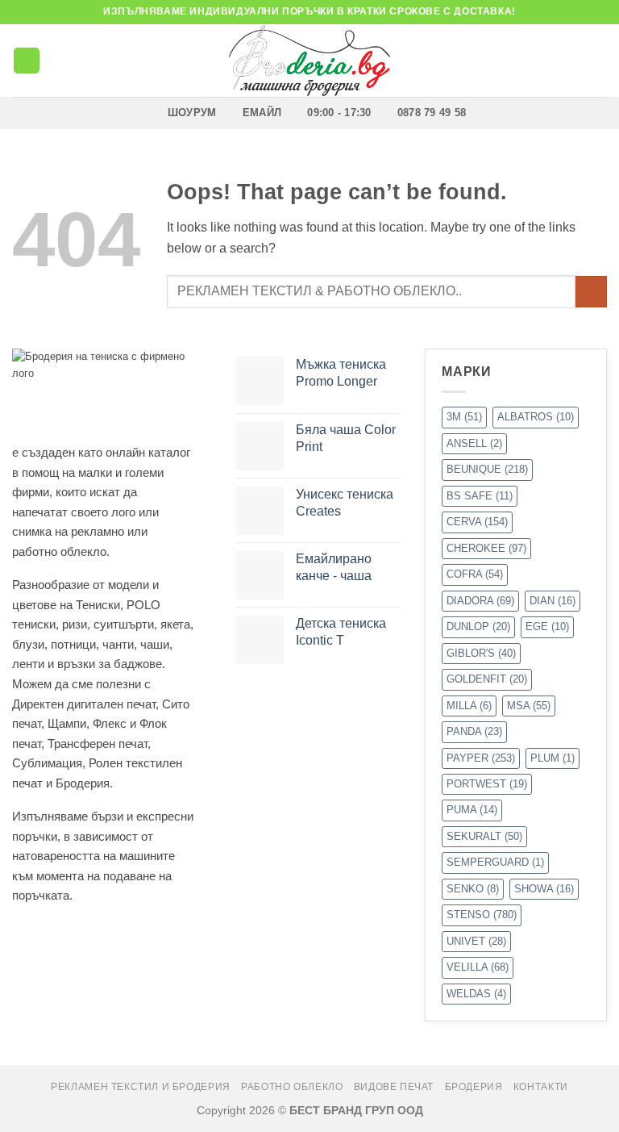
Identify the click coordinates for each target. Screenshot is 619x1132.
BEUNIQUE (487, 469)
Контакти (540, 1086)
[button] (26, 61)
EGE (547, 626)
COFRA (475, 574)
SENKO (473, 889)
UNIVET (476, 941)
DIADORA (480, 601)
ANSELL (474, 443)
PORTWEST (487, 784)
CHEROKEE (486, 548)
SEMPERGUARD (495, 862)
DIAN (552, 601)
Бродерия (474, 1086)
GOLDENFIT (487, 679)
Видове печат (394, 1086)
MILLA (469, 706)
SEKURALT (484, 836)
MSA (528, 706)
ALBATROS (535, 417)
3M (464, 417)
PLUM (552, 758)
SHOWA (544, 889)
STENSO (482, 915)
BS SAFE (480, 496)
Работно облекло (292, 1086)
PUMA (472, 810)
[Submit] (591, 291)
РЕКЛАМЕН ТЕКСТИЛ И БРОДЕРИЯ (141, 1086)
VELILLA (478, 967)
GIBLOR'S (481, 653)
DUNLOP (478, 626)
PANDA (474, 731)
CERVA (477, 522)
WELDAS (476, 994)
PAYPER (481, 758)
